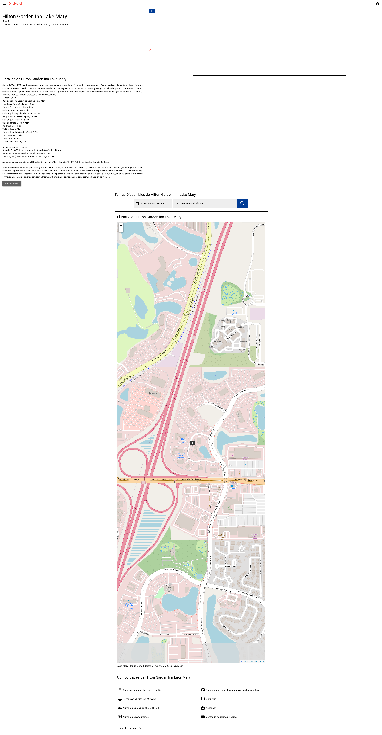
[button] (191, 442)
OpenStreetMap (257, 661)
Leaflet (245, 661)
